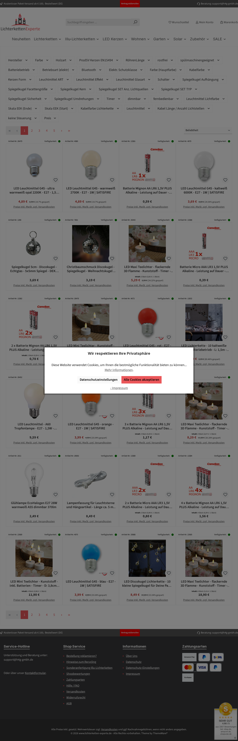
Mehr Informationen (119, 370)
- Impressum (119, 388)
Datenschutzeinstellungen (99, 379)
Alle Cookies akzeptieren (141, 379)
